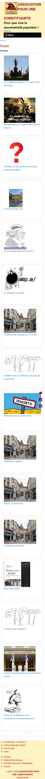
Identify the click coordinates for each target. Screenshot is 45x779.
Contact (7, 766)
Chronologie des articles (14, 745)
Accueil (3, 40)
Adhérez (7, 31)
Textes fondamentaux (13, 760)
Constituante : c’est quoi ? (15, 741)
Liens (6, 751)
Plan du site (9, 748)
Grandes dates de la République (18, 763)
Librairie (7, 756)
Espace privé (22, 777)
